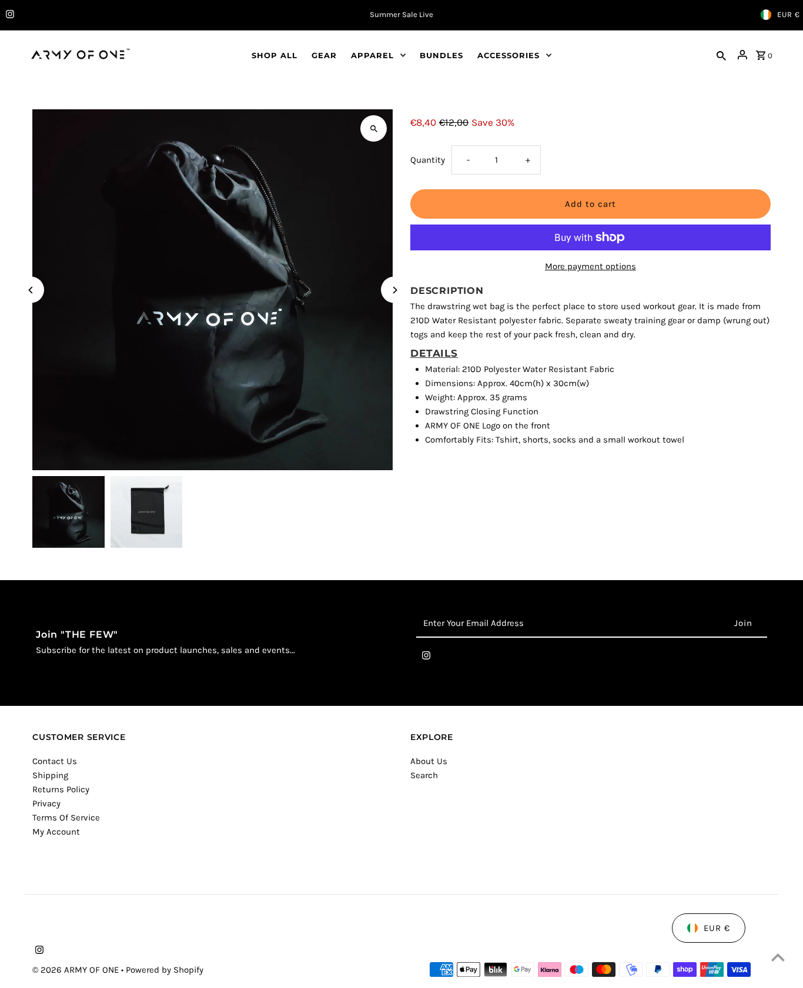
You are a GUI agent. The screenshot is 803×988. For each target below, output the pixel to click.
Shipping (50, 775)
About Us (428, 761)
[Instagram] (8, 15)
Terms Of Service (66, 817)
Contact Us (54, 761)
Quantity (427, 160)
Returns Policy (60, 789)
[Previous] (31, 290)
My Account (56, 831)
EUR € (788, 14)
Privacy (46, 803)
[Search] (721, 54)
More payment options (590, 266)
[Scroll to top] (778, 957)
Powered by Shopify (164, 969)
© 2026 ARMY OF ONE (76, 969)
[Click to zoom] (373, 128)
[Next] (394, 290)
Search (424, 775)
